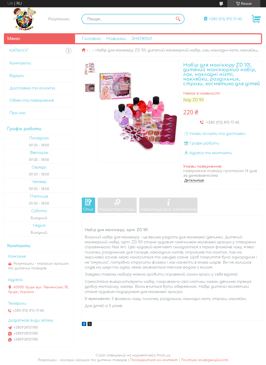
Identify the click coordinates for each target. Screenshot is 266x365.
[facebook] (84, 325)
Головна (91, 38)
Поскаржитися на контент (154, 360)
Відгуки (16, 76)
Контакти (20, 63)
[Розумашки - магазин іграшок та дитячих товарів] (24, 19)
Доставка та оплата (32, 88)
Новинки (116, 38)
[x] (90, 325)
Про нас (17, 113)
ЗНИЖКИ (141, 38)
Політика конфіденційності (204, 360)
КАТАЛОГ (19, 50)
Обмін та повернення (31, 100)
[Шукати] (178, 19)
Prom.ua (163, 355)
